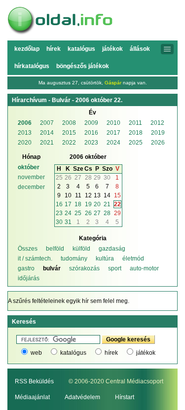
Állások (140, 48)
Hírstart (124, 397)
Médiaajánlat (32, 397)
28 (107, 213)
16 (59, 204)
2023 (91, 142)
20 (97, 204)
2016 (91, 132)
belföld (55, 248)
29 (117, 213)
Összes (27, 248)
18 (77, 204)
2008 (69, 122)
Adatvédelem (82, 397)
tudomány (74, 258)
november (31, 177)
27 (97, 213)
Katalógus (81, 48)
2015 (69, 132)
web (36, 352)
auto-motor (144, 268)
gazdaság (112, 248)
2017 (113, 132)
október (28, 167)
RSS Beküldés (34, 381)
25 (77, 213)
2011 (135, 122)
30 (59, 222)
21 (107, 204)
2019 (158, 132)
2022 (69, 142)
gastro (26, 268)
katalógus (73, 352)
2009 (91, 122)
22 (117, 204)
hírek (111, 352)
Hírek (53, 48)
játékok (145, 352)
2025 (136, 142)
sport (114, 268)
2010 (113, 122)
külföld (81, 248)
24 (68, 213)
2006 (25, 122)
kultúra (105, 258)
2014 (47, 132)
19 (88, 204)
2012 (157, 122)
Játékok (112, 48)
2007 (47, 122)
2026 (158, 142)
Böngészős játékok (82, 66)
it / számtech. (35, 258)
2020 (25, 142)
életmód (133, 258)
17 (68, 204)
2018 (136, 132)
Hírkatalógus (31, 66)
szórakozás (84, 268)
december (31, 187)
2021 (47, 142)
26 (88, 213)
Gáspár (113, 82)
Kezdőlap (26, 48)
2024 (113, 142)
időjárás (28, 278)
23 (59, 213)
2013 (25, 132)
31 (68, 222)
